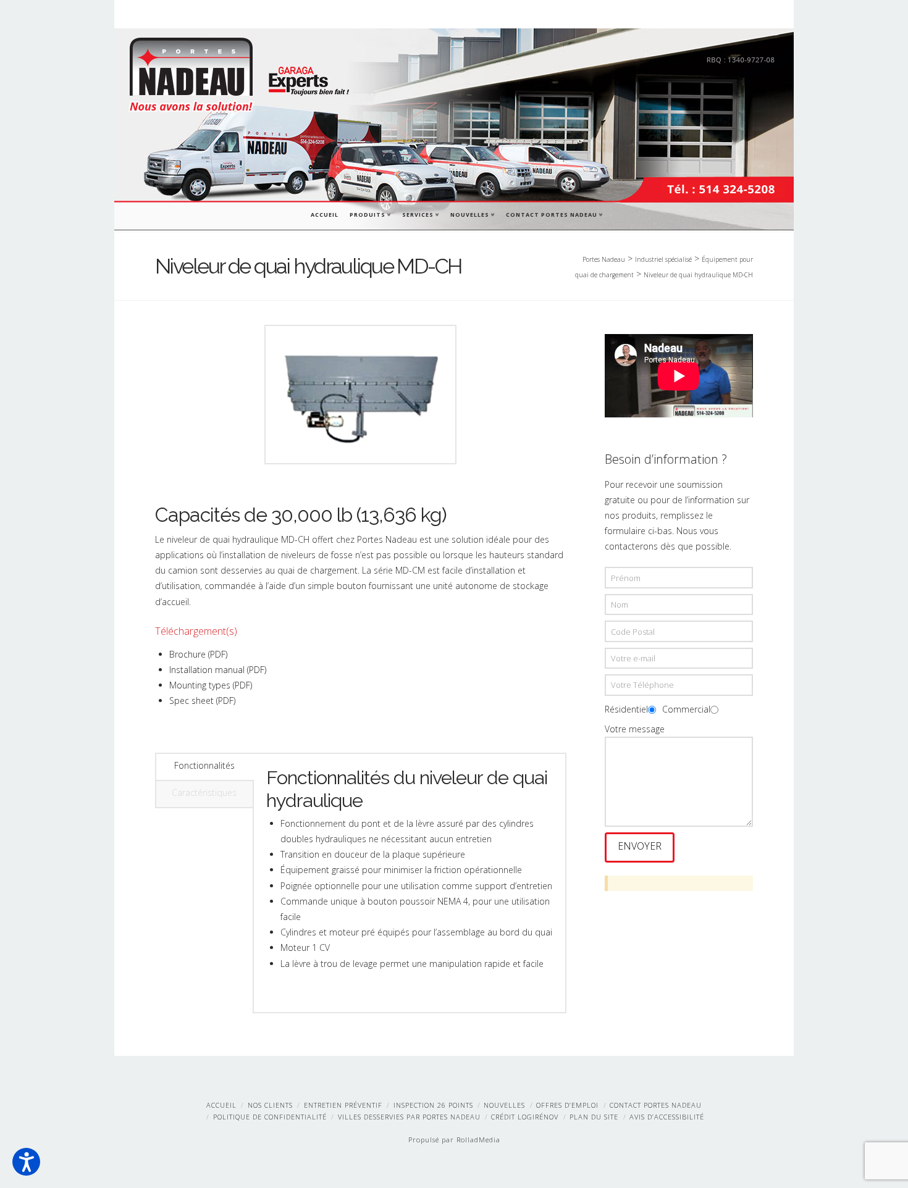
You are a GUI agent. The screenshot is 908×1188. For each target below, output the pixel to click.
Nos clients (270, 1105)
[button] (26, 1162)
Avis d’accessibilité (666, 1116)
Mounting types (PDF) (210, 685)
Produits (370, 214)
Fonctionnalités (204, 765)
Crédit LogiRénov (524, 1116)
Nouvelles (472, 214)
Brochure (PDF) (198, 654)
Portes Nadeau (603, 259)
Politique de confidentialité (270, 1116)
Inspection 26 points (433, 1105)
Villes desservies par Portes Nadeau (409, 1116)
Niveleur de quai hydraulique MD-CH (698, 274)
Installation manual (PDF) (217, 670)
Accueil (324, 215)
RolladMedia (478, 1139)
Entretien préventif (343, 1105)
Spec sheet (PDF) (202, 700)
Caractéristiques (204, 792)
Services (420, 214)
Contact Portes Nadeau (554, 214)
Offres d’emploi (567, 1105)
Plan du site (594, 1116)
